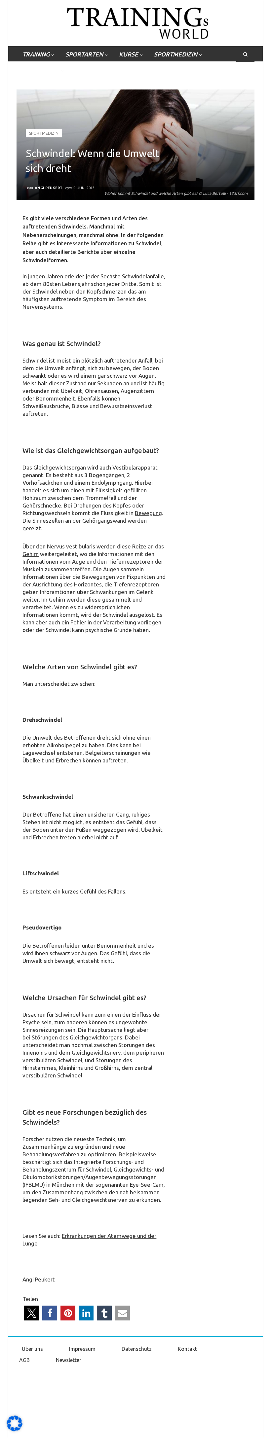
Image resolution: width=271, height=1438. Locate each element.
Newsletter (68, 1360)
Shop (83, 70)
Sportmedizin (43, 133)
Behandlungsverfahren (50, 1154)
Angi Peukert (48, 188)
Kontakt (187, 1349)
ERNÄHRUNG (40, 70)
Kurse (128, 54)
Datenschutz (137, 1349)
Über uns (32, 1349)
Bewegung (148, 513)
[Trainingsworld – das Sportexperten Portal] (135, 22)
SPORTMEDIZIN (175, 54)
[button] (31, 1313)
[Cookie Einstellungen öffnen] (14, 1429)
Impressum (82, 1349)
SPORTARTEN (84, 54)
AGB (24, 1360)
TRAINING (36, 54)
